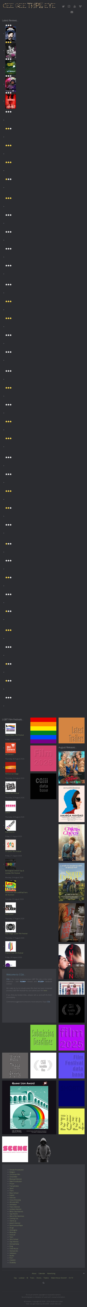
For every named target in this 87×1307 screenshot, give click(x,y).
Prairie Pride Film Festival (14, 953)
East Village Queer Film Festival (16, 933)
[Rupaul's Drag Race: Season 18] (10, 170)
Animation (13, 1204)
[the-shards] (72, 767)
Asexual (12, 1235)
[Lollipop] (10, 552)
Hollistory (13, 1253)
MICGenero (9, 754)
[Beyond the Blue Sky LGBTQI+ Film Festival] (10, 966)
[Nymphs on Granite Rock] (10, 257)
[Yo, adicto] (10, 430)
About (34, 1273)
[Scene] (10, 806)
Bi (27, 1278)
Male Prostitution (16, 1181)
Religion (12, 1172)
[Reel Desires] (10, 825)
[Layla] (10, 619)
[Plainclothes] (10, 154)
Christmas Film (15, 1174)
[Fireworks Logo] (29, 5)
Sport (12, 1188)
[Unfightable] (10, 343)
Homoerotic (14, 1251)
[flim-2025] (72, 1037)
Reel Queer (9, 914)
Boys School (14, 1193)
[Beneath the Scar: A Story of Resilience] (10, 379)
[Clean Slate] (10, 533)
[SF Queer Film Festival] (10, 845)
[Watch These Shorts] (15, 1065)
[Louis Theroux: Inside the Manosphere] (10, 120)
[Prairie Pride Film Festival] (10, 946)
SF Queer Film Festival (13, 851)
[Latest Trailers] (72, 730)
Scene (7, 812)
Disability (13, 1262)
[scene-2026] (15, 1149)
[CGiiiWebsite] (74, 6)
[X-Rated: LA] (10, 274)
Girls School (14, 1239)
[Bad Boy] (10, 499)
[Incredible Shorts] (72, 1009)
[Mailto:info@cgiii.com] (71, 12)
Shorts (38, 1278)
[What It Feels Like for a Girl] (10, 396)
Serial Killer (13, 1177)
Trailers (46, 1278)
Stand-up (13, 1221)
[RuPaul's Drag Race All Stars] (10, 516)
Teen (11, 1237)
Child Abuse (14, 1248)
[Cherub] (10, 689)
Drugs (12, 1228)
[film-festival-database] (72, 1065)
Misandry (13, 1232)
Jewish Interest (15, 1223)
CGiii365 (12, 1260)
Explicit (12, 1195)
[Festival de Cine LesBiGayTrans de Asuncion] (10, 886)
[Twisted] (10, 101)
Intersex (12, 1197)
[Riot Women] (10, 187)
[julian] (72, 961)
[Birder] (10, 655)
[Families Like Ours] (10, 586)
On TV (71, 1278)
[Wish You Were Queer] (10, 413)
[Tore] (10, 310)
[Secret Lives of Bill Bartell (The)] (10, 33)
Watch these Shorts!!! (59, 1278)
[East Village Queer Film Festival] (10, 927)
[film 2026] (43, 758)
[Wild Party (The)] (10, 602)
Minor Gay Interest (16, 1211)
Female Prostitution (17, 1170)
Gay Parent (14, 1214)
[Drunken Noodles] (10, 67)
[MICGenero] (10, 748)
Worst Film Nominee (17, 1216)
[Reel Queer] (10, 907)
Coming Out (14, 1218)
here (45, 990)
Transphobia (14, 1186)
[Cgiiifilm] (63, 6)
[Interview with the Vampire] (10, 50)
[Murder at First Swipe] (10, 293)
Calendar (42, 1273)
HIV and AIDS (14, 1202)
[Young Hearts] (10, 447)
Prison (12, 1184)
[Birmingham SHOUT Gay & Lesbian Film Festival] (10, 864)
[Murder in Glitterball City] (10, 84)
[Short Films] (72, 1093)
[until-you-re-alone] (72, 922)
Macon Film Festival (12, 793)
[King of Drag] (10, 360)
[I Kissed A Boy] (10, 569)
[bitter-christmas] (72, 804)
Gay (15, 1278)
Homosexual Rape (16, 1225)
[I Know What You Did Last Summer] (10, 223)
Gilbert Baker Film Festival (14, 735)
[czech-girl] (72, 842)
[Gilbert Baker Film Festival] (10, 728)
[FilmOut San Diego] (10, 767)
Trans (12, 1191)
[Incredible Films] (43, 1065)
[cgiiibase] (43, 786)
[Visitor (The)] (10, 482)
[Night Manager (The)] (10, 137)
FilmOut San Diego (11, 774)
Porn (11, 1258)
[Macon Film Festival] (10, 786)
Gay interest (14, 1242)
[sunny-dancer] (72, 882)
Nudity (12, 1255)
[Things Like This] (10, 240)
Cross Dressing (15, 1200)
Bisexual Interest (16, 1179)
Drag (11, 1246)
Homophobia (14, 1244)
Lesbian (22, 1278)
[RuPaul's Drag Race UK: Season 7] (10, 206)
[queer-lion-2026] (29, 1107)
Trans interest (15, 1207)
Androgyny (13, 1230)
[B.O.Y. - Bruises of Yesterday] (10, 638)
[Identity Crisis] (10, 326)
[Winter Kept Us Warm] (10, 672)
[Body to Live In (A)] (10, 706)
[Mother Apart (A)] (10, 465)
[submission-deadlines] (43, 1037)
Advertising (51, 1273)
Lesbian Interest (15, 1209)
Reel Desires (10, 832)
